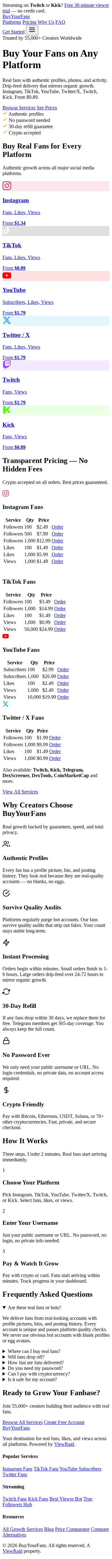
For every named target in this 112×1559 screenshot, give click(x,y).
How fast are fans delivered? (36, 1362)
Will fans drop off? (26, 1357)
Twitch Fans (14, 1498)
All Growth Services (22, 1529)
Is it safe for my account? (32, 1379)
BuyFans (16, 16)
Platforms (11, 22)
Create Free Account (64, 1422)
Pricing (29, 22)
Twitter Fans (14, 1474)
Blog (49, 1529)
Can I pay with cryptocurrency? (39, 1373)
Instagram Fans (17, 1468)
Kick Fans (38, 1498)
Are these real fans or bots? (34, 1307)
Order (57, 527)
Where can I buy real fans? (34, 1351)
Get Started (13, 31)
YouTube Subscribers (80, 1468)
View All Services (20, 791)
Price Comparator (72, 1529)
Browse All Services (22, 1422)
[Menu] (32, 30)
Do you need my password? (35, 1368)
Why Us (46, 22)
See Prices (47, 107)
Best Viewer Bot (65, 1498)
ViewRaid (64, 1444)
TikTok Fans (46, 1468)
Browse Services (18, 107)
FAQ (60, 22)
